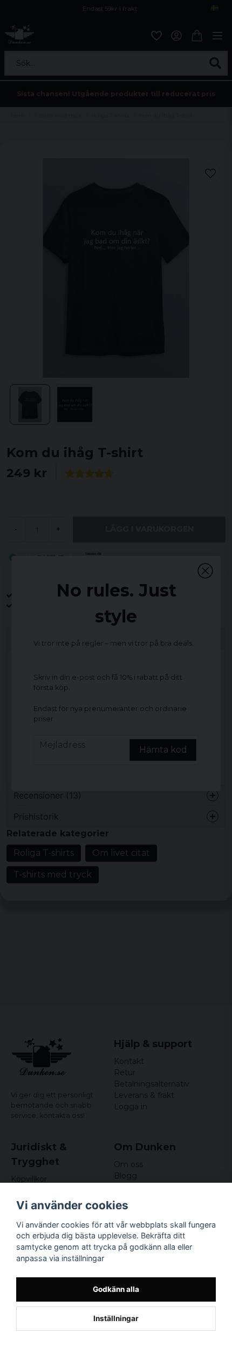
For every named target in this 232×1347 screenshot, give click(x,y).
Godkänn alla (116, 1289)
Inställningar (116, 1318)
